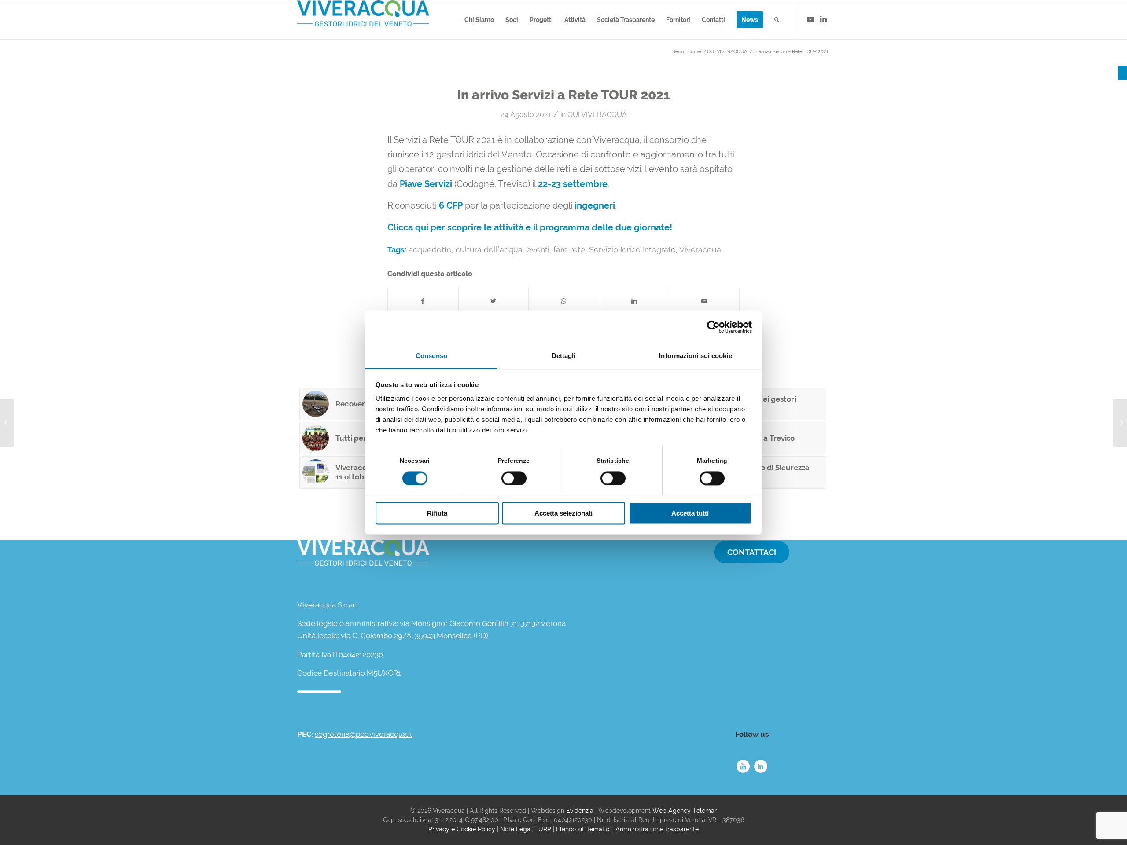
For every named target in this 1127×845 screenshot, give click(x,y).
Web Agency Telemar (684, 810)
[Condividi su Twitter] (494, 301)
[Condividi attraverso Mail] (704, 301)
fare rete (569, 249)
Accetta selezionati (563, 513)
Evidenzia (579, 810)
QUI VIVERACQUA (597, 114)
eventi (538, 249)
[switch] (514, 478)
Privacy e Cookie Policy (461, 829)
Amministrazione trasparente (657, 829)
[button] (1122, 73)
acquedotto (430, 249)
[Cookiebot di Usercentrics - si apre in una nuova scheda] (713, 326)
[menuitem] (479, 19)
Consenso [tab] (431, 356)
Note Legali (517, 829)
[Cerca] (777, 19)
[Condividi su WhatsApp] (564, 301)
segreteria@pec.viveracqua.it (363, 734)
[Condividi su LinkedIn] (634, 301)
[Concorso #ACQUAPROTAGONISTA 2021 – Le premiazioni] (1120, 423)
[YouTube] (743, 766)
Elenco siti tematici (583, 829)
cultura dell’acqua (489, 249)
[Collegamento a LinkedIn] (823, 19)
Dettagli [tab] (564, 356)
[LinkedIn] (760, 766)
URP (544, 829)
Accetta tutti (690, 513)
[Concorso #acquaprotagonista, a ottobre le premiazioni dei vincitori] (7, 423)
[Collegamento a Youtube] (810, 19)
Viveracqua (700, 249)
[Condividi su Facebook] (423, 301)
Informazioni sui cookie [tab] (695, 356)
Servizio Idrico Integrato (632, 249)
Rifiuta (437, 513)
